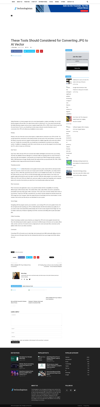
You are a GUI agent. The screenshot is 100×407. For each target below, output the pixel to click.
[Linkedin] (27, 279)
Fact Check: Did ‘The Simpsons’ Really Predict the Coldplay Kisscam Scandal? (80, 119)
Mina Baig (14, 47)
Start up (34, 1)
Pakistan (27, 1)
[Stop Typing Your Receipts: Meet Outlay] (14, 358)
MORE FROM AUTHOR (28, 286)
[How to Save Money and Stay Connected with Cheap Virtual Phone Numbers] (41, 373)
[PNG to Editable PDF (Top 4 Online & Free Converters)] (54, 292)
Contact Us (70, 1)
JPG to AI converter (19, 252)
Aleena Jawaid (70, 167)
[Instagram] (25, 279)
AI (65, 370)
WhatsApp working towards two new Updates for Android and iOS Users (81, 163)
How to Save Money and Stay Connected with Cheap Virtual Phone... (54, 373)
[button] (87, 2)
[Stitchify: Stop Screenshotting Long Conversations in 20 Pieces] (14, 365)
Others (63, 1)
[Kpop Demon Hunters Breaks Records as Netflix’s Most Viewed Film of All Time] (14, 373)
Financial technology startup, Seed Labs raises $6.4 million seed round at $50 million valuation (81, 173)
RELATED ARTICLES (16, 286)
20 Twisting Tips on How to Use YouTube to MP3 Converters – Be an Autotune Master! (50, 265)
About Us (19, 1)
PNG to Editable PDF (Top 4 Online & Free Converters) (21, 265)
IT (11, 15)
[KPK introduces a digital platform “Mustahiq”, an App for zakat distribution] (41, 366)
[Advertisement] (50, 27)
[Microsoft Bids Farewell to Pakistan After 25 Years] (19, 294)
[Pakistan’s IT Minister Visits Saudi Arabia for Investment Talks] (36, 294)
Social (51, 1)
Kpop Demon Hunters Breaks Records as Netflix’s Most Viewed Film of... (26, 373)
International (43, 1)
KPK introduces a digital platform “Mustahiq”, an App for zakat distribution (54, 366)
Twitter (67, 366)
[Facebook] (22, 279)
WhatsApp (67, 372)
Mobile (57, 1)
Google (67, 374)
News (13, 1)
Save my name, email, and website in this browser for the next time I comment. (30, 340)
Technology (68, 363)
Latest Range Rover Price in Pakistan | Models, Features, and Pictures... (53, 358)
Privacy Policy (86, 405)
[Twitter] (30, 279)
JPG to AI (18, 168)
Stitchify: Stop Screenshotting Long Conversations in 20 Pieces (26, 365)
